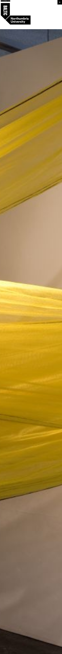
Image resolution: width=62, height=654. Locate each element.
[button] (59, 2)
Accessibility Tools (5, 0)
